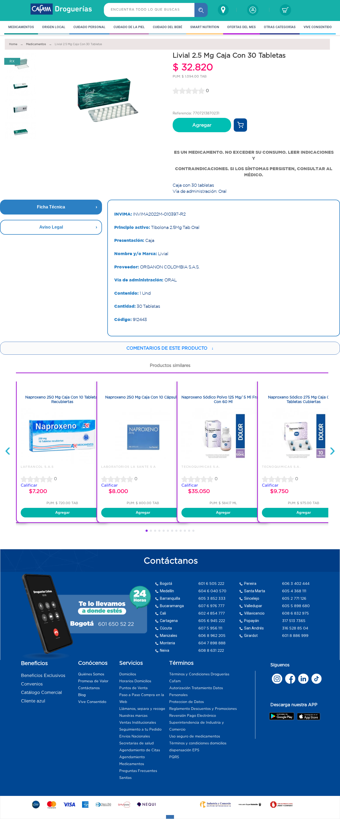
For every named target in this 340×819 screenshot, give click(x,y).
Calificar (29, 485)
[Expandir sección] (170, 817)
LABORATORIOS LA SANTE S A (128, 466)
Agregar (201, 125)
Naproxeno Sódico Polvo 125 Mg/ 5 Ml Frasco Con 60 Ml (223, 399)
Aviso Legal (51, 227)
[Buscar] (201, 10)
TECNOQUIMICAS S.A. (200, 466)
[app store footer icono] (308, 716)
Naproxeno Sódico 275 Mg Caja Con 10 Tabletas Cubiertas (303, 399)
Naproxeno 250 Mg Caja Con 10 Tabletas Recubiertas (62, 399)
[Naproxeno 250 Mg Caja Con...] (62, 462)
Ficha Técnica (51, 207)
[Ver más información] (240, 125)
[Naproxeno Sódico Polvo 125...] (223, 462)
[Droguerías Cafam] (61, 9)
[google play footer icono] (283, 716)
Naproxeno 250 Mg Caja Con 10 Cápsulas (143, 397)
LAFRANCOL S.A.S (37, 466)
